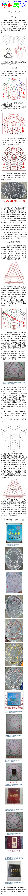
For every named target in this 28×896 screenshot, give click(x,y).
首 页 (6, 1)
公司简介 (17, 1)
